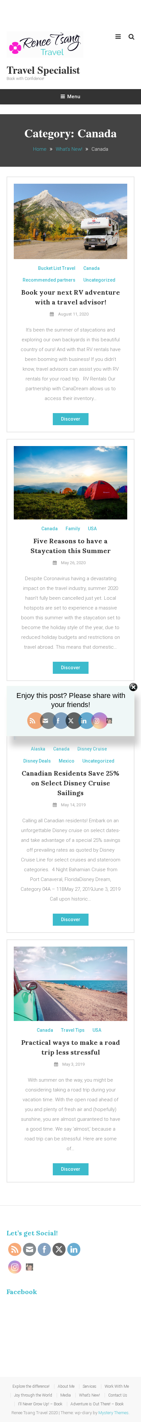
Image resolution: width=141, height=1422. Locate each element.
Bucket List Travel (56, 268)
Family (73, 528)
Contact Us (117, 1395)
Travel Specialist (43, 69)
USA (92, 528)
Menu (73, 97)
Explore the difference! (31, 1386)
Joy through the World (33, 1395)
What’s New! (89, 1395)
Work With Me (117, 1386)
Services (89, 1386)
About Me (66, 1386)
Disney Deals (37, 761)
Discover (70, 419)
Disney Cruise (92, 748)
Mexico (66, 761)
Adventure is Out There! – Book (97, 1404)
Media (65, 1395)
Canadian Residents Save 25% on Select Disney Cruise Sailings (70, 783)
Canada (91, 268)
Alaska (38, 748)
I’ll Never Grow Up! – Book (40, 1404)
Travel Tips (73, 1030)
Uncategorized (99, 280)
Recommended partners (49, 280)
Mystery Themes (113, 1412)
